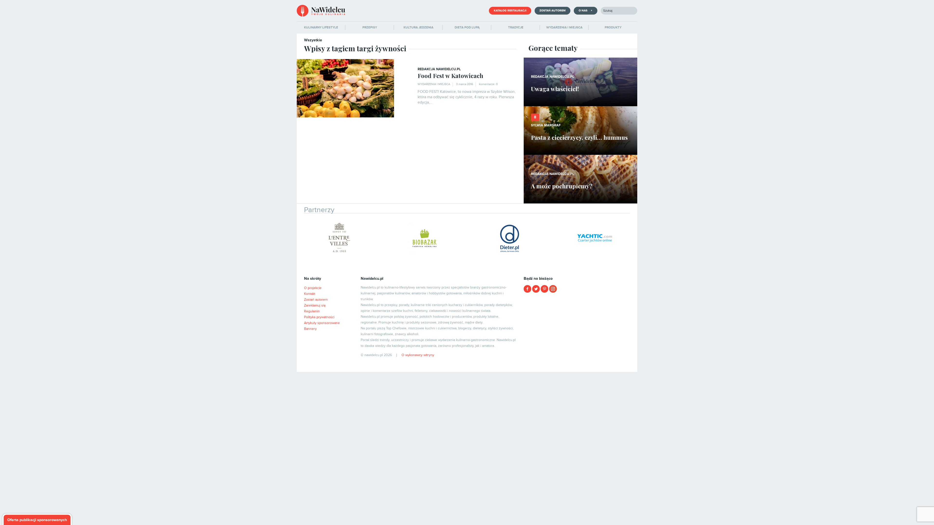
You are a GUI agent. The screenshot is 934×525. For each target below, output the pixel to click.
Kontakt (309, 294)
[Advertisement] (580, 331)
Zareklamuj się (315, 305)
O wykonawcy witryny (418, 355)
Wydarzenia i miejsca (434, 84)
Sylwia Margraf (546, 125)
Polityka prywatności (319, 317)
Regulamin (312, 311)
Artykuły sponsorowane (322, 323)
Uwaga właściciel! (555, 89)
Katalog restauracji (510, 10)
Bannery (310, 329)
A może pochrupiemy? (562, 186)
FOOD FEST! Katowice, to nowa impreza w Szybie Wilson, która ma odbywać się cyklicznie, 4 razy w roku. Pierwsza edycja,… (467, 97)
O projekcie (313, 288)
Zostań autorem (552, 10)
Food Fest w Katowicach (450, 75)
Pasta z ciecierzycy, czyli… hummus (579, 137)
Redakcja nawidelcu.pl (439, 69)
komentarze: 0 (488, 84)
